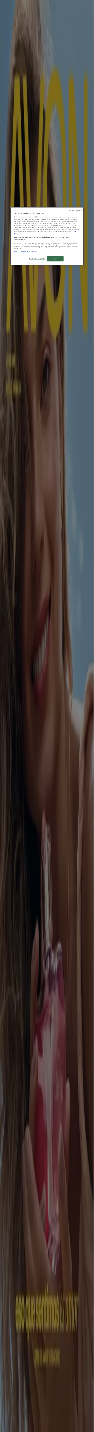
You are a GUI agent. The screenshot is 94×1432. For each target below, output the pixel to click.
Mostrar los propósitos (37, 259)
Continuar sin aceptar (75, 210)
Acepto (55, 259)
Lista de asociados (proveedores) (25, 251)
